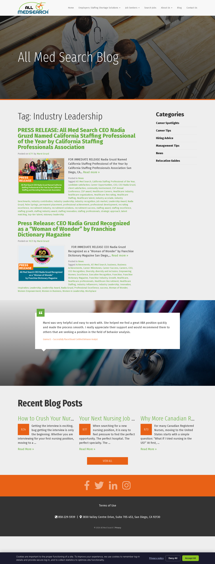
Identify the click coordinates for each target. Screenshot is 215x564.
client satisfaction (77, 188)
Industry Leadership (64, 201)
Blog (179, 7)
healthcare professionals (80, 281)
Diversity (90, 271)
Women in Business (51, 291)
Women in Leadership (73, 291)
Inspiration (23, 287)
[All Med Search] (33, 7)
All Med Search (83, 181)
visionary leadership (54, 214)
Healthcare (122, 278)
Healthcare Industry (123, 191)
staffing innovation (67, 211)
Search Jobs (150, 7)
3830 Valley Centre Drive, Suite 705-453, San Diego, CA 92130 (121, 517)
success (104, 287)
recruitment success (85, 208)
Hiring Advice (164, 138)
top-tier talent (35, 214)
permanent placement (50, 204)
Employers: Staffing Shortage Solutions (99, 7)
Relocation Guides (168, 160)
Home (71, 7)
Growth (112, 278)
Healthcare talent (86, 198)
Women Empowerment (29, 291)
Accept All (190, 558)
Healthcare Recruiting (105, 194)
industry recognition (85, 201)
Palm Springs (31, 204)
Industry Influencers (87, 284)
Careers (123, 268)
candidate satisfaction (79, 185)
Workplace (90, 291)
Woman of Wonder (118, 287)
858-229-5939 (66, 517)
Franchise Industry (98, 278)
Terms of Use (107, 505)
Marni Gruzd (43, 153)
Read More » (26, 449)
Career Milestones (92, 268)
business (111, 264)
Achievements (83, 264)
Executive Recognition (100, 274)
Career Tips (163, 130)
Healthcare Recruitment (107, 281)
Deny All (173, 558)
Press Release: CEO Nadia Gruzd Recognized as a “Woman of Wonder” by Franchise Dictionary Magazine (74, 229)
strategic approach (110, 211)
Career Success (110, 268)
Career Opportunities (101, 185)
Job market (102, 201)
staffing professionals (89, 211)
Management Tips (167, 145)
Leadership (35, 287)
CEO (115, 185)
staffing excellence (121, 208)
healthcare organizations (80, 194)
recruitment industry (40, 208)
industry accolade (104, 198)
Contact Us (192, 7)
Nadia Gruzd (67, 287)
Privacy (118, 528)
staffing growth (25, 211)
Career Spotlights (167, 123)
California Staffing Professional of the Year (113, 181)
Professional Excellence (86, 287)
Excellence (82, 274)
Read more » (91, 172)
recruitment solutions (63, 208)
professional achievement (76, 204)
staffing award (103, 208)
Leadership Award (118, 201)
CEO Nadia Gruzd (127, 185)
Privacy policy (156, 558)
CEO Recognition (76, 271)
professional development (103, 204)
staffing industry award (45, 211)
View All (107, 461)
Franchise (117, 274)
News (81, 178)
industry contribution (42, 201)
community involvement (99, 188)
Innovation (125, 284)
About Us (166, 7)
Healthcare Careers (102, 191)
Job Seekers (131, 7)
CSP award (86, 191)
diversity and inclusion (106, 271)
